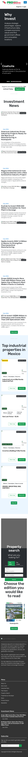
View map (12, 388)
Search (14, 579)
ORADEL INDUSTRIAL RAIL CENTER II (11, 487)
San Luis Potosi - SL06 (10, 416)
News (2, 698)
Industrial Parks (5, 688)
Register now (20, 89)
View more (5, 76)
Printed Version (5, 700)
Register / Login (21, 6)
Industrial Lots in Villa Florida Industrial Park (12, 380)
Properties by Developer (7, 695)
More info (21, 388)
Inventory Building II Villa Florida (13, 451)
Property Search (5, 693)
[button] (1, 64)
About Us (3, 683)
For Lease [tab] (18, 563)
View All (14, 503)
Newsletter (4, 703)
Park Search (4, 690)
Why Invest (4, 686)
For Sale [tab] (10, 563)
